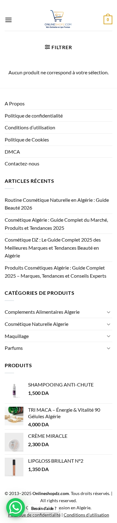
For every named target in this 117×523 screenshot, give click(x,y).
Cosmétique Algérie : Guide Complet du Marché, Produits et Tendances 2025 (56, 224)
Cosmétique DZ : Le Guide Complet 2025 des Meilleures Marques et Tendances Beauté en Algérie (53, 247)
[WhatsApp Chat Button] (15, 507)
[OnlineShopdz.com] (58, 20)
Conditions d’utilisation (30, 127)
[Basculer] (108, 312)
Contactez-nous (22, 163)
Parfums (14, 348)
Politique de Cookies (27, 139)
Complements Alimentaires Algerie (42, 312)
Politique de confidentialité (34, 115)
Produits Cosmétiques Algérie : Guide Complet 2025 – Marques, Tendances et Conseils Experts (55, 272)
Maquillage (17, 336)
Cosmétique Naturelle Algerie (36, 324)
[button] (8, 19)
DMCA (12, 152)
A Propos (15, 103)
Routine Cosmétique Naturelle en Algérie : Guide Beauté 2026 (57, 204)
